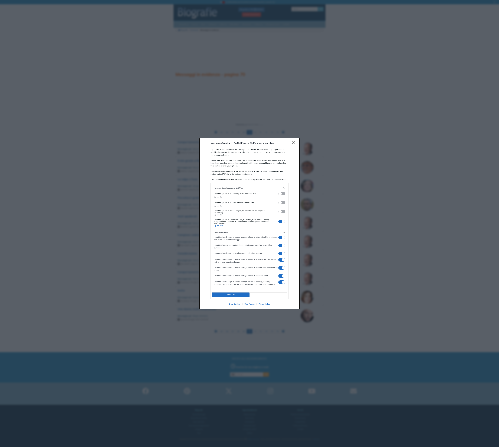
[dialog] (249, 223)
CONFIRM (231, 295)
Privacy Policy (264, 304)
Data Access (249, 304)
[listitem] (249, 188)
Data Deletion (234, 304)
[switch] (281, 193)
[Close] (294, 143)
